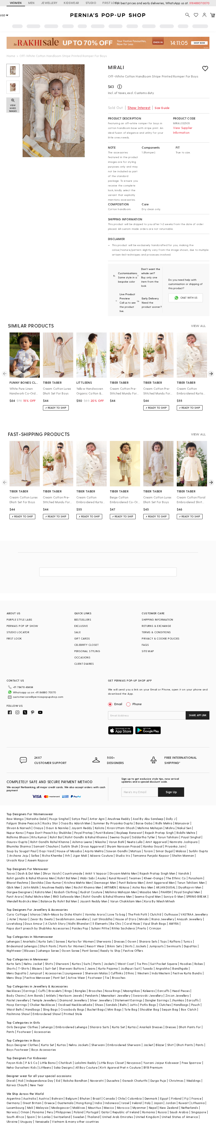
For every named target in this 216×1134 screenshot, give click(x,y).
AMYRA (174, 923)
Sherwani (62, 963)
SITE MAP (148, 651)
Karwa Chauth (17, 1085)
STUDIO (91, 2)
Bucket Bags (96, 1009)
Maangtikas (131, 990)
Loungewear (73, 973)
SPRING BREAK (196, 896)
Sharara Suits (99, 1027)
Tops (163, 941)
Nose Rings (112, 990)
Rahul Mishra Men (37, 896)
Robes (198, 963)
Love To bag (116, 914)
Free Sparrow (192, 1062)
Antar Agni (97, 818)
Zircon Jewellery (177, 995)
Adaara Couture (101, 855)
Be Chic (115, 923)
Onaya (38, 828)
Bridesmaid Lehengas (22, 946)
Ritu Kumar (39, 837)
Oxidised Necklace (71, 1004)
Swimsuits (173, 946)
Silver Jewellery (101, 1000)
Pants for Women (71, 946)
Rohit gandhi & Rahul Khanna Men (31, 878)
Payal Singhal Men (187, 892)
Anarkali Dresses (151, 1027)
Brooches (118, 977)
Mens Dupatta (17, 973)
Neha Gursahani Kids (22, 1067)
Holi (21, 1080)
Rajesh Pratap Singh (159, 832)
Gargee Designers (19, 892)
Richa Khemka (52, 855)
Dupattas (190, 946)
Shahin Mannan (183, 855)
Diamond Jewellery (73, 1000)
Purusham (196, 878)
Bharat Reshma (17, 882)
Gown (131, 941)
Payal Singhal (190, 837)
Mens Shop (14, 977)
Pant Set (59, 977)
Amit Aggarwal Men (160, 882)
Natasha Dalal (36, 818)
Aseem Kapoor (37, 860)
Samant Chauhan (45, 846)
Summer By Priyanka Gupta (113, 823)
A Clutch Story (55, 923)
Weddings (193, 1080)
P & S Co (31, 1062)
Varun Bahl (116, 842)
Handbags (181, 1004)
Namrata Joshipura (184, 842)
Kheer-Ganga (153, 878)
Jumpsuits (156, 946)
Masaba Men (149, 892)
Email (118, 704)
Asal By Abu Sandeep (148, 818)
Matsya (135, 851)
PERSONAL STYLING (87, 651)
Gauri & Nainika (57, 828)
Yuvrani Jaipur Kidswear (161, 1062)
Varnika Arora (95, 914)
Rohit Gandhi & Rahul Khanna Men (107, 896)
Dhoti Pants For (190, 1027)
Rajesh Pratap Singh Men (157, 873)
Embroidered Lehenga (71, 1027)
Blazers (37, 968)
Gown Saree (71, 950)
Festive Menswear (37, 977)
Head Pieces (181, 990)
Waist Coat (125, 963)
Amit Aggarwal (156, 842)
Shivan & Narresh (19, 828)
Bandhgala (180, 968)
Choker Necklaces (42, 1004)
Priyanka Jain (175, 846)
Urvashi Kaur (16, 860)
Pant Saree (90, 950)
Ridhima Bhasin (18, 837)
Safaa (35, 855)
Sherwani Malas (96, 973)
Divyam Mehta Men (123, 873)
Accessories (53, 973)
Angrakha (163, 968)
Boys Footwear (18, 1049)
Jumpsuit (35, 973)
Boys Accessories (43, 1049)
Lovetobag (14, 923)
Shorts (11, 968)
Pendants (91, 995)
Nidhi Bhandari (79, 923)
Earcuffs (163, 990)
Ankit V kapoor (96, 873)
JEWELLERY (49, 2)
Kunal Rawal (117, 878)
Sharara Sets (148, 941)
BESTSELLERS (82, 619)
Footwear (95, 977)
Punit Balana (105, 832)
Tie (107, 977)
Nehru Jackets (79, 1045)
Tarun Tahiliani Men (191, 882)
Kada (88, 1004)
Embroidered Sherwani (124, 1045)
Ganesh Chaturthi (135, 1080)
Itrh (67, 855)
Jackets (140, 946)
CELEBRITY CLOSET (86, 644)
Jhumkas (177, 1000)
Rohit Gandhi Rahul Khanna (50, 842)
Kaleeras (149, 990)
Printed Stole (73, 1014)
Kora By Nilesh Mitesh (159, 901)
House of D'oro (126, 919)
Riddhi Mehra (185, 832)
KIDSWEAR (71, 2)
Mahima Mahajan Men (121, 892)
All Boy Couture (86, 1067)
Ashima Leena (82, 842)
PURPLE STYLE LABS (19, 619)
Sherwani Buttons (71, 968)
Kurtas (76, 963)
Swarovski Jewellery (148, 995)
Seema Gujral (119, 837)
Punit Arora (15, 896)
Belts (123, 1004)
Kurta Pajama (108, 968)
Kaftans (175, 941)
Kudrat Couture (91, 892)
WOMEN (16, 2)
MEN (31, 2)
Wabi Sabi (87, 878)
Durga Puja (158, 1080)
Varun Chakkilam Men (126, 901)
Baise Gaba (144, 823)
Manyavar (182, 823)
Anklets (51, 995)
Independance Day (39, 1080)
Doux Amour (33, 923)
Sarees (60, 941)
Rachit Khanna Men (87, 887)
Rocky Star (50, 823)
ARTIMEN (110, 887)
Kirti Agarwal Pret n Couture (120, 1067)
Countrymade (72, 873)
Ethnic (130, 973)
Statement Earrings (128, 1000)
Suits (87, 963)
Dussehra (113, 1080)
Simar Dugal (164, 851)
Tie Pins (142, 963)
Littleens (45, 1067)
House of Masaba (69, 851)
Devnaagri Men (105, 882)
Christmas (176, 1080)
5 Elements (100, 923)
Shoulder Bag (149, 1009)
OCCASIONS (82, 657)
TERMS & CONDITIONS (156, 632)
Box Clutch (189, 1009)
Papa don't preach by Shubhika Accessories (38, 928)
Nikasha (100, 842)
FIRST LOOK (110, 2)
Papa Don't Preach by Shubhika (49, 832)
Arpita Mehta (94, 851)
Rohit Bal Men (67, 878)
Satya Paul (79, 818)
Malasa (181, 851)
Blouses (29, 950)
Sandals (111, 1004)
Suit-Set (50, 968)
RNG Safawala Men (66, 896)
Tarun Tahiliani (168, 837)
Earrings (29, 990)
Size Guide (162, 108)
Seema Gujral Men (148, 896)
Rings (68, 990)
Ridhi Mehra (163, 823)
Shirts (49, 963)
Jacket (148, 1045)
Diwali (11, 1080)
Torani (148, 851)
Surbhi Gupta (198, 851)
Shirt (170, 1045)
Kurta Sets (45, 941)
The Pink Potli (137, 914)
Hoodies (186, 963)
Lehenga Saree (48, 950)
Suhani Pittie (100, 928)
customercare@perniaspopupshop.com (38, 696)
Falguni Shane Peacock (23, 823)
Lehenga (47, 1027)
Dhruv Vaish (51, 873)
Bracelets (55, 990)
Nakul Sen (184, 828)
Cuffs (42, 990)
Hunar (23, 919)
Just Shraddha (102, 919)
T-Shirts (23, 968)
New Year (37, 1085)
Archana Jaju (18, 855)
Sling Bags (50, 1009)
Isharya (35, 914)
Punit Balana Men (131, 882)
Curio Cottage (17, 914)
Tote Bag (130, 1009)
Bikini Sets (114, 946)
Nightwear (14, 950)
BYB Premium (153, 1067)
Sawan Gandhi (117, 851)
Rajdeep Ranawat (129, 832)
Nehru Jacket (33, 963)
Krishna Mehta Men (78, 882)
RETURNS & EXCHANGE (156, 625)
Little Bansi (48, 1062)
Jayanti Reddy (81, 828)
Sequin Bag (170, 1009)
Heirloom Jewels (70, 995)
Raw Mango (15, 818)
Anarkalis (29, 941)
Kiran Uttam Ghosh (121, 828)
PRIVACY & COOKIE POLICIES (160, 638)
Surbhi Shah (69, 846)
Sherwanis (103, 941)
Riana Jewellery (162, 919)
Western (143, 973)
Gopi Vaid (46, 851)
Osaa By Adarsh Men (75, 823)
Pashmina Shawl (18, 1014)
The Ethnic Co (176, 878)
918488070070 (199, 3)
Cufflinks (117, 973)
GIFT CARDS (82, 638)
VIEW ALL (198, 325)
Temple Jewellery (44, 1000)
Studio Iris (123, 855)
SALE (77, 632)
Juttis (134, 1004)
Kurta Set (118, 1027)
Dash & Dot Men (29, 873)
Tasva (11, 873)
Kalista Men (43, 892)
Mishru (170, 828)
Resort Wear (95, 946)
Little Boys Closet (111, 1062)
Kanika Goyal (153, 846)
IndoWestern (161, 973)
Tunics (187, 941)
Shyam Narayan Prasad (124, 846)
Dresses (119, 941)
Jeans (91, 968)
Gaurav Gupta (17, 842)
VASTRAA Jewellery (194, 914)
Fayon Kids (15, 1062)
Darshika (37, 882)
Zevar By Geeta (41, 919)
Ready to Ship (110, 950)
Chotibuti (65, 1062)
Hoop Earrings (17, 1004)
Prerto (142, 928)
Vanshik (183, 873)
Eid (58, 1080)
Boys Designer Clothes (22, 1045)
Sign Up (171, 792)
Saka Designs (63, 1067)
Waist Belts (15, 1009)
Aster (13, 919)
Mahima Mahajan (150, 828)
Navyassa (134, 1062)
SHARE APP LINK (198, 715)
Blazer (160, 1045)
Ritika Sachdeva (123, 928)
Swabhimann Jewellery (72, 919)
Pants (97, 963)
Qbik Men (13, 887)
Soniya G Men (174, 896)
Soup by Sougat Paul (22, 851)
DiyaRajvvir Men (190, 887)
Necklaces (14, 990)
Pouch (195, 1004)
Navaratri (97, 1080)
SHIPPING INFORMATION (157, 619)
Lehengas (13, 941)
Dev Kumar (54, 882)
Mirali (116, 67)
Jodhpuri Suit (130, 968)
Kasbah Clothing (66, 892)
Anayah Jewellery (189, 919)
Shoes (99, 1004)
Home (11, 56)
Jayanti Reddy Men (93, 901)
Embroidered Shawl (47, 1014)
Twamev (135, 878)
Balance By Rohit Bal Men (59, 901)
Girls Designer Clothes (22, 1027)
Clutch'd (155, 914)
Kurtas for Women (81, 941)
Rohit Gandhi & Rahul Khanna (86, 837)
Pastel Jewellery (18, 1000)
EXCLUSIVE (81, 625)
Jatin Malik (31, 887)
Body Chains (16, 995)
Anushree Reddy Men (56, 887)
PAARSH (166, 892)
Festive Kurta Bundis (187, 973)
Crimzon (155, 928)
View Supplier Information (183, 130)
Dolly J (170, 818)
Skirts (128, 946)
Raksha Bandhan (75, 1080)
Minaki (144, 919)
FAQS (145, 644)
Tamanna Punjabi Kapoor (151, 855)
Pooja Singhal (59, 818)
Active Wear (76, 977)
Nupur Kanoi (15, 832)
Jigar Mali (80, 855)
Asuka (101, 878)
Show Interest (138, 108)
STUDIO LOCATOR (18, 632)
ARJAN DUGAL (165, 887)
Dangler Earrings (157, 1000)
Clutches (165, 1004)
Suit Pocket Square (163, 963)
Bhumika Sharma (19, 846)
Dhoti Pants (48, 946)
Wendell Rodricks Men (22, 901)
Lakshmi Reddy (85, 1062)
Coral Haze (132, 923)
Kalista (100, 828)
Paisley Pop (80, 928)
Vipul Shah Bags (154, 923)
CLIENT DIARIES (84, 663)
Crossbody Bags (73, 1009)
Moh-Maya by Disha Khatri (62, 914)
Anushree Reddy (118, 818)
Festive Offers (133, 950)
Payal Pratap (83, 832)
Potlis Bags (148, 1004)
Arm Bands (35, 995)
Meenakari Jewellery (116, 995)
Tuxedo (148, 968)
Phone (137, 704)
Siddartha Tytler (143, 837)
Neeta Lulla (135, 842)
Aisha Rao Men (142, 887)
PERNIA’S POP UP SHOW (22, 625)
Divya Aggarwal (92, 846)
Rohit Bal (56, 837)
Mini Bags (114, 1009)
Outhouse (171, 914)
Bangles (80, 990)
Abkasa (124, 887)
